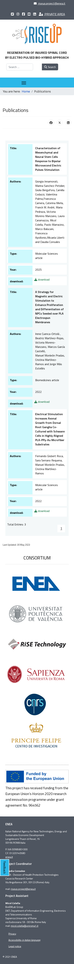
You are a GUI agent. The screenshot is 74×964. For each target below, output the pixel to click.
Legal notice (14, 946)
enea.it (9, 857)
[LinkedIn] (68, 122)
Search (51, 67)
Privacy (12, 934)
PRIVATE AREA (54, 14)
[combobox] (19, 67)
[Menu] (24, 83)
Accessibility (24, 940)
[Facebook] (51, 122)
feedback (4, 867)
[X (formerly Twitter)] (60, 122)
